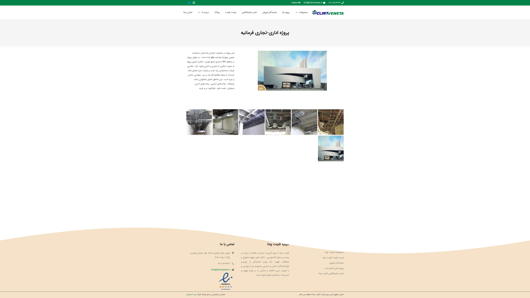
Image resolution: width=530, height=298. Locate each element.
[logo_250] (328, 12)
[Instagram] (193, 2)
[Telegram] (188, 2)
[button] (297, 12)
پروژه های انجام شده (334, 268)
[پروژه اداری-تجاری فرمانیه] (331, 122)
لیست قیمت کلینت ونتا (333, 257)
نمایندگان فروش (336, 263)
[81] (210, 281)
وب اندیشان (191, 294)
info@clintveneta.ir (220, 270)
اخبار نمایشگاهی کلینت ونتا (331, 273)
